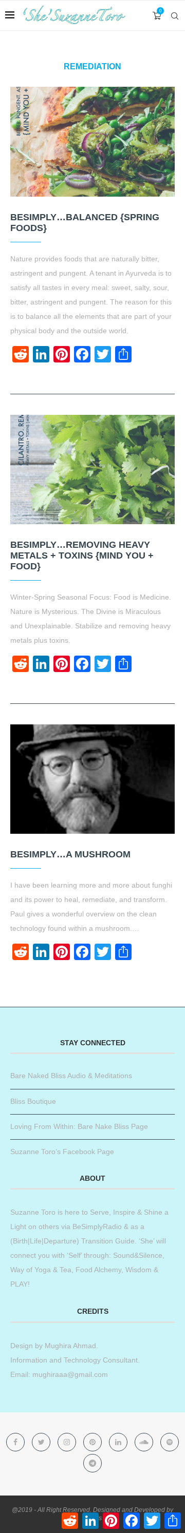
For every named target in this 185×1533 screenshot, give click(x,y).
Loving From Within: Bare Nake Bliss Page (79, 1126)
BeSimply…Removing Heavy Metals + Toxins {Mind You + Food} (82, 555)
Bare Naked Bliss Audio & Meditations (71, 1075)
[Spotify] (169, 1442)
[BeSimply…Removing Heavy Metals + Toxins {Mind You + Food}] (92, 469)
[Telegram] (92, 1463)
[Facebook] (16, 1442)
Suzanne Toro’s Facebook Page (62, 1151)
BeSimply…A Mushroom (70, 854)
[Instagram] (68, 1442)
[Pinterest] (93, 1442)
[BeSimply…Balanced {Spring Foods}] (92, 141)
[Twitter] (42, 1442)
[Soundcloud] (145, 1442)
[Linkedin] (119, 1442)
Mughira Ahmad (69, 1346)
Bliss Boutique (33, 1101)
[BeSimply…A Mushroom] (92, 779)
